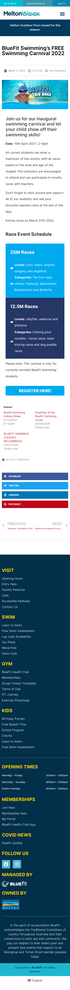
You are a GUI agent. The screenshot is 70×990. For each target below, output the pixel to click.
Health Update (12, 843)
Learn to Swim (12, 625)
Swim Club (9, 653)
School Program (13, 730)
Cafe (5, 595)
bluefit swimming (18, 459)
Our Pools (8, 642)
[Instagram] (17, 864)
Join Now (8, 807)
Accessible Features (16, 601)
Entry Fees (9, 584)
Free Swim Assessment (18, 631)
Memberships (11, 677)
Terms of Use (11, 689)
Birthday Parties (13, 719)
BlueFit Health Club (15, 672)
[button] (62, 14)
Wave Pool (9, 648)
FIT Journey (10, 694)
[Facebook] (6, 864)
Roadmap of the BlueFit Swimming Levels (46, 416)
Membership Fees (14, 813)
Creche (7, 735)
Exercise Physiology (16, 700)
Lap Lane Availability (16, 636)
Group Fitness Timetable (19, 683)
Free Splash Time (14, 724)
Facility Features (13, 589)
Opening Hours (12, 578)
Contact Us (10, 607)
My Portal (8, 819)
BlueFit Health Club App (19, 824)
